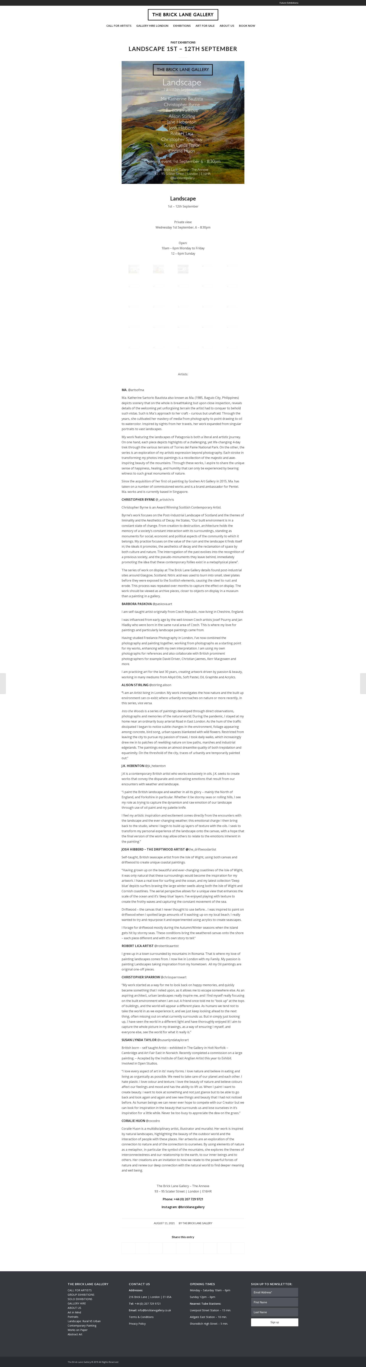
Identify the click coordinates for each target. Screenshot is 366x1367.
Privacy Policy (137, 1323)
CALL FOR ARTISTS (80, 1290)
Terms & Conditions (141, 1317)
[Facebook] (80, 13)
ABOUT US (74, 1308)
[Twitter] (69, 13)
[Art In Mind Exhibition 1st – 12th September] (3, 683)
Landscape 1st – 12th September (183, 48)
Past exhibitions (183, 42)
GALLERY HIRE (77, 1303)
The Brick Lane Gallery (197, 1223)
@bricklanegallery (191, 1207)
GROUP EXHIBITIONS (81, 1294)
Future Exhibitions (289, 2)
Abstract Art (75, 1334)
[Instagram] (74, 13)
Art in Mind (74, 1312)
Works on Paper (77, 1330)
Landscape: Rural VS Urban (84, 1321)
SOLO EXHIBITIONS (80, 1299)
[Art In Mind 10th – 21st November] (363, 683)
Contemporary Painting (82, 1325)
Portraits (73, 1317)
